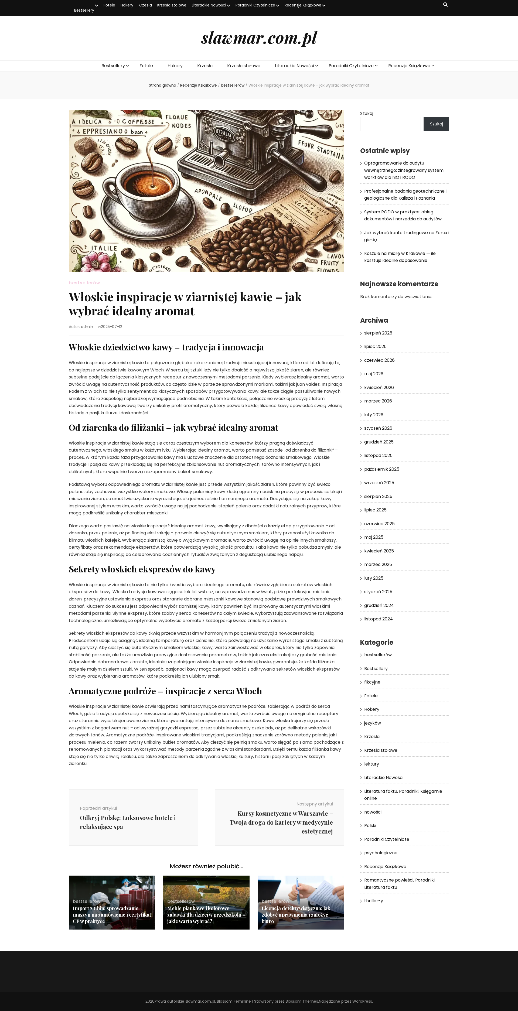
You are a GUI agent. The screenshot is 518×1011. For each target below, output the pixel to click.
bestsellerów (84, 283)
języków (372, 723)
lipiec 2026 (375, 346)
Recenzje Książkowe (303, 5)
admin (87, 326)
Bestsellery (84, 10)
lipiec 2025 (375, 510)
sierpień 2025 (378, 496)
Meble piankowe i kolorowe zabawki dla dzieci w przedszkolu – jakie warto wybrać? (206, 914)
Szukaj (366, 113)
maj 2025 (373, 537)
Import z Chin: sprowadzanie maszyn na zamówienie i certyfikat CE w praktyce (112, 914)
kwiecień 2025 (379, 551)
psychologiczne (380, 853)
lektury (371, 764)
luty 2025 (373, 578)
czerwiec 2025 (379, 524)
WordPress (362, 1001)
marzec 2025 (378, 564)
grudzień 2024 (379, 605)
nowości (372, 812)
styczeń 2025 (378, 592)
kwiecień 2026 (379, 387)
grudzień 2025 (379, 442)
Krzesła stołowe (171, 5)
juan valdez (308, 384)
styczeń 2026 (378, 428)
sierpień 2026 (378, 333)
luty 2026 (373, 415)
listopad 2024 (378, 619)
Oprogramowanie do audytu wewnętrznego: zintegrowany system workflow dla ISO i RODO (404, 170)
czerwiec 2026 (379, 360)
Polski (370, 825)
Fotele (109, 5)
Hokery (127, 5)
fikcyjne (372, 682)
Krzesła (145, 5)
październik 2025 (381, 469)
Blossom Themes (302, 1001)
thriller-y (373, 901)
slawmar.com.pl (259, 37)
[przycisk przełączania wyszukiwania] (445, 5)
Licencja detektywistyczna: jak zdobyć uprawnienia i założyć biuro (296, 914)
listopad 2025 (378, 455)
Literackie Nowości (209, 5)
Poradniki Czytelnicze (255, 5)
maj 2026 (373, 374)
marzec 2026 (378, 401)
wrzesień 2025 (379, 483)
